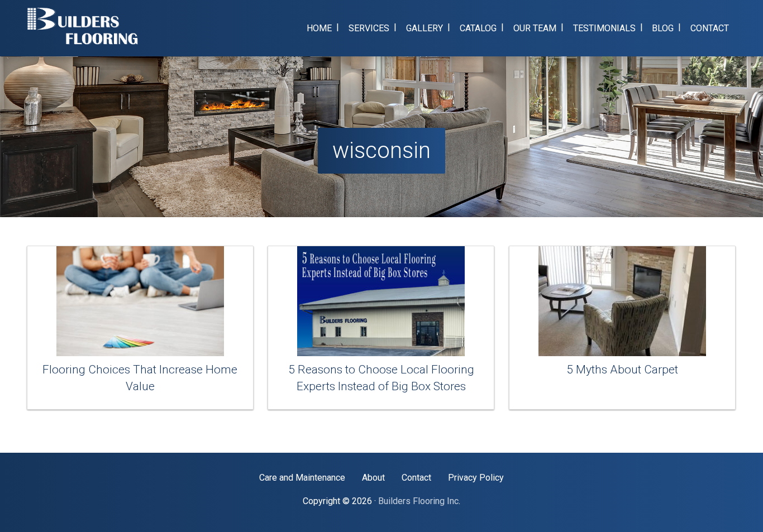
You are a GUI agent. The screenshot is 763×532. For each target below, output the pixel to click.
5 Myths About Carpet (622, 369)
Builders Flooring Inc (418, 501)
